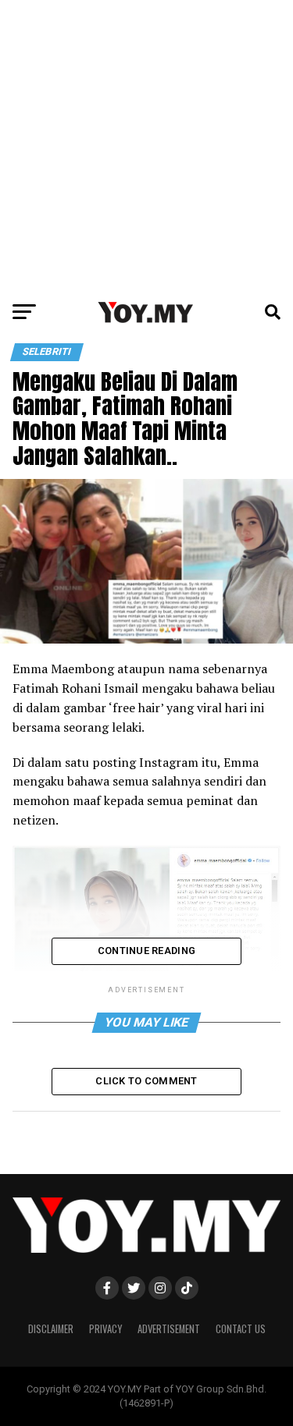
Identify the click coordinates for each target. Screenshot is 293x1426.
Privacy (105, 1328)
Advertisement (169, 1328)
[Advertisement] (146, 146)
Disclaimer (50, 1328)
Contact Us (241, 1328)
